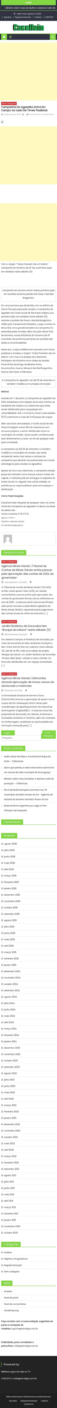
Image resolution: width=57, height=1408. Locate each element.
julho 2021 (9, 1181)
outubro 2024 (11, 984)
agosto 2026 (10, 843)
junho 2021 (9, 1188)
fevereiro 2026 (11, 882)
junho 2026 (9, 856)
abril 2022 (9, 1149)
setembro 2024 (12, 990)
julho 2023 (9, 1079)
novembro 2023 (12, 1054)
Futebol (38, 17)
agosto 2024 (10, 996)
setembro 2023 (12, 1066)
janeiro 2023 (10, 1117)
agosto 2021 (10, 1175)
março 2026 (10, 875)
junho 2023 (9, 1086)
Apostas (7, 17)
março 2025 (10, 952)
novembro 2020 (12, 1226)
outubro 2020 (11, 1232)
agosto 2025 (10, 920)
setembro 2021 (11, 1169)
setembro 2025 (12, 913)
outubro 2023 (11, 1060)
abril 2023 (9, 1098)
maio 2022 (9, 1143)
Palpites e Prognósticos (16, 1258)
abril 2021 (8, 1200)
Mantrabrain (45, 1396)
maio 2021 (9, 1194)
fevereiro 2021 (11, 1213)
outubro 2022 (11, 1137)
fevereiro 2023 (11, 1111)
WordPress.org (11, 1310)
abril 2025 (9, 945)
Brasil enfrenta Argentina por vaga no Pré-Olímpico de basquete (25, 808)
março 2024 (10, 1028)
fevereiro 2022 (11, 1162)
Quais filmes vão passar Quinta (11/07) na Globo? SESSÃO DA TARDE (50, 732)
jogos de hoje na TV (20, 1371)
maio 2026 (9, 862)
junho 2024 (9, 1009)
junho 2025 (9, 933)
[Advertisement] (28, 71)
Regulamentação (23, 17)
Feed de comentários (15, 1304)
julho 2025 (9, 926)
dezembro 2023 (12, 1047)
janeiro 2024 (10, 1041)
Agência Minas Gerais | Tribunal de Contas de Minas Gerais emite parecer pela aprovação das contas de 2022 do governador (27, 571)
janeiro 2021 (10, 1220)
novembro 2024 (12, 977)
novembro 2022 (12, 1130)
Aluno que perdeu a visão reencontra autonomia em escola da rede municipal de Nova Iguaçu (29, 770)
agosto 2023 (10, 1073)
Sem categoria (9, 103)
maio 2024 (9, 1015)
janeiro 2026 (10, 888)
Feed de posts (11, 1297)
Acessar (8, 1291)
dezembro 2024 (12, 971)
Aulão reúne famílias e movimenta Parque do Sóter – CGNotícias (27, 759)
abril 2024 (9, 1022)
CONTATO (49, 17)
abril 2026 (9, 869)
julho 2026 (9, 850)
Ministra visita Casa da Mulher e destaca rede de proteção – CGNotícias (29, 781)
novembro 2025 (12, 901)
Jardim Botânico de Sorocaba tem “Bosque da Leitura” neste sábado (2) (26, 628)
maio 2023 (9, 1092)
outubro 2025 (11, 907)
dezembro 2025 (12, 894)
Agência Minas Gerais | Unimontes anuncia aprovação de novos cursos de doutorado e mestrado (27, 682)
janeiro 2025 (10, 964)
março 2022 (10, 1156)
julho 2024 (9, 1003)
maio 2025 (9, 939)
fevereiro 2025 (11, 958)
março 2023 (10, 1105)
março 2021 (10, 1207)
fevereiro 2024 (11, 1035)
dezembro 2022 (12, 1124)
